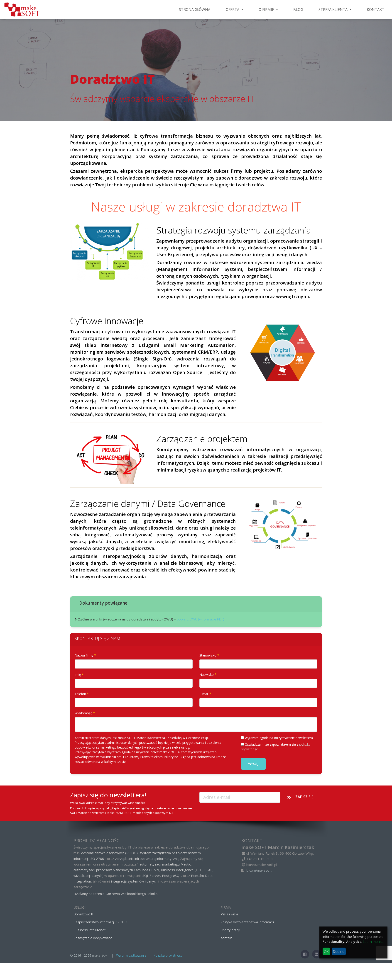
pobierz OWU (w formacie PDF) (200, 619)
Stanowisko (207, 655)
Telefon (80, 694)
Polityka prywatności (168, 955)
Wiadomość (83, 713)
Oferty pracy (230, 930)
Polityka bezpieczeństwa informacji (247, 922)
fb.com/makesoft (258, 870)
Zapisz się (304, 796)
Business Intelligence (90, 930)
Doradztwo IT (83, 914)
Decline (338, 951)
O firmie (267, 9)
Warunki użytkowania (131, 955)
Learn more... (373, 941)
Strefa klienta (333, 9)
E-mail (203, 694)
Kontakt (375, 9)
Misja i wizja (229, 914)
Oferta (233, 9)
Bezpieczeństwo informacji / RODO (100, 922)
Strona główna (194, 9)
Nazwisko (206, 674)
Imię (78, 674)
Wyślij (253, 763)
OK (326, 951)
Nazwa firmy (84, 655)
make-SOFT (100, 955)
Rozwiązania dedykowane (93, 938)
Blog (298, 9)
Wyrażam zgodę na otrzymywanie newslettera (278, 738)
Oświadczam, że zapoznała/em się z (275, 746)
